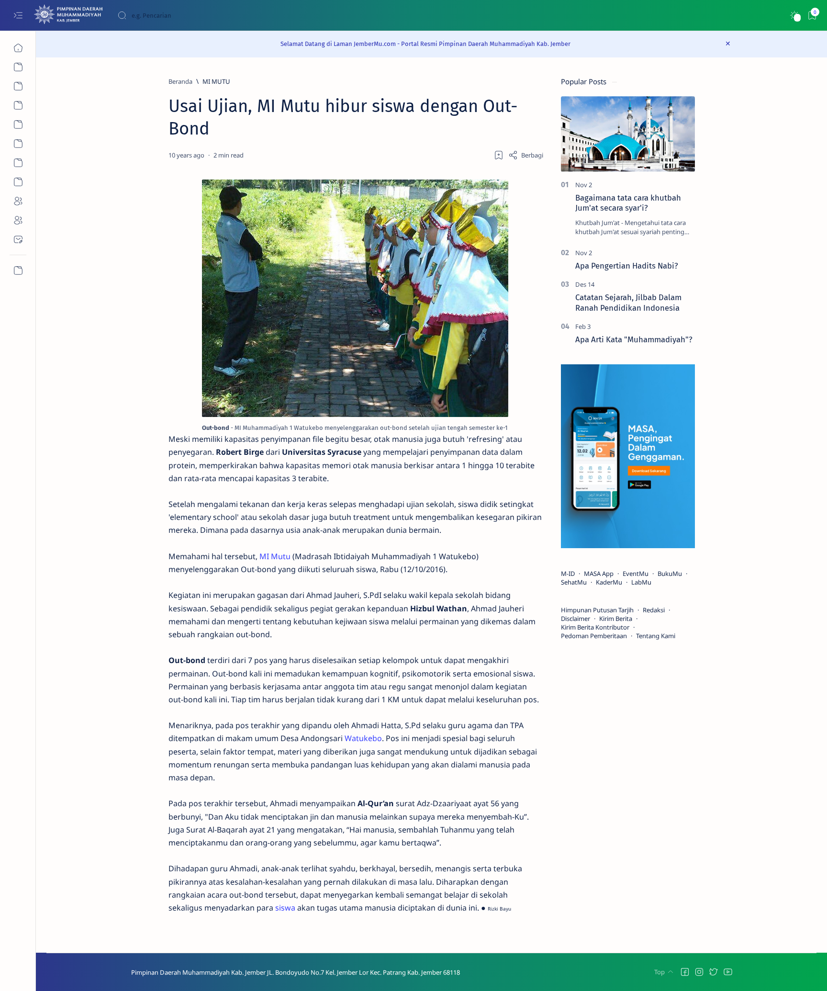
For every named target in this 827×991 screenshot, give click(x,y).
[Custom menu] (18, 270)
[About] (18, 86)
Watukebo (363, 738)
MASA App (599, 573)
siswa (285, 907)
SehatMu (574, 582)
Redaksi (654, 610)
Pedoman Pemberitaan (594, 635)
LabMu (641, 582)
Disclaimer (575, 618)
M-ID (568, 573)
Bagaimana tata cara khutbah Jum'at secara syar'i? (628, 203)
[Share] (525, 155)
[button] (685, 972)
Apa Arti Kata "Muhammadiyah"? (634, 339)
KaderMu (609, 582)
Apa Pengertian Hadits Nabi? (626, 265)
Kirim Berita (615, 618)
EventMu (635, 573)
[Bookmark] (812, 15)
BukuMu (670, 573)
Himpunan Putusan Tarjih (597, 610)
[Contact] (18, 239)
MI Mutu (275, 556)
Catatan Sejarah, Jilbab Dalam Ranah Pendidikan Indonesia (628, 303)
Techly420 (508, 972)
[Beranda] (18, 47)
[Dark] (794, 15)
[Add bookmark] (498, 155)
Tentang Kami (655, 635)
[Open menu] (18, 15)
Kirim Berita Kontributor (595, 627)
